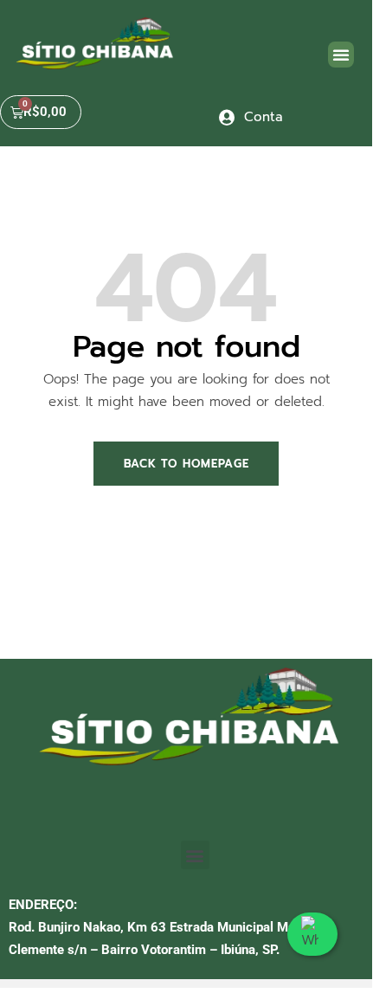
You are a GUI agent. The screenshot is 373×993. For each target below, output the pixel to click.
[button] (341, 55)
